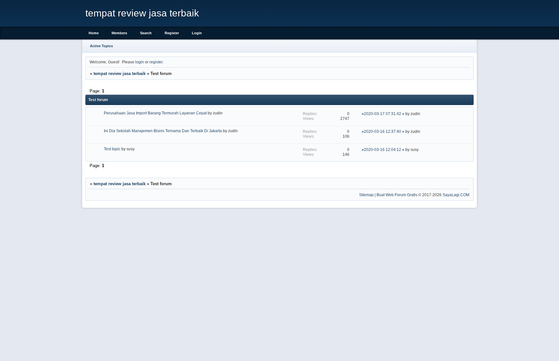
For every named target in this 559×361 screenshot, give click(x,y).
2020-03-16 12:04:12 (382, 149)
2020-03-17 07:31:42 (382, 113)
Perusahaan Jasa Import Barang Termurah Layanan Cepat (155, 113)
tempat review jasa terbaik (119, 73)
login (139, 62)
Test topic (112, 149)
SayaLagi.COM (456, 195)
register (155, 62)
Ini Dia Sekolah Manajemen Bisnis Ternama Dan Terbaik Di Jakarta (163, 131)
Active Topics (101, 46)
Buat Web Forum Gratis (397, 195)
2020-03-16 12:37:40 (382, 131)
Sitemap (366, 195)
